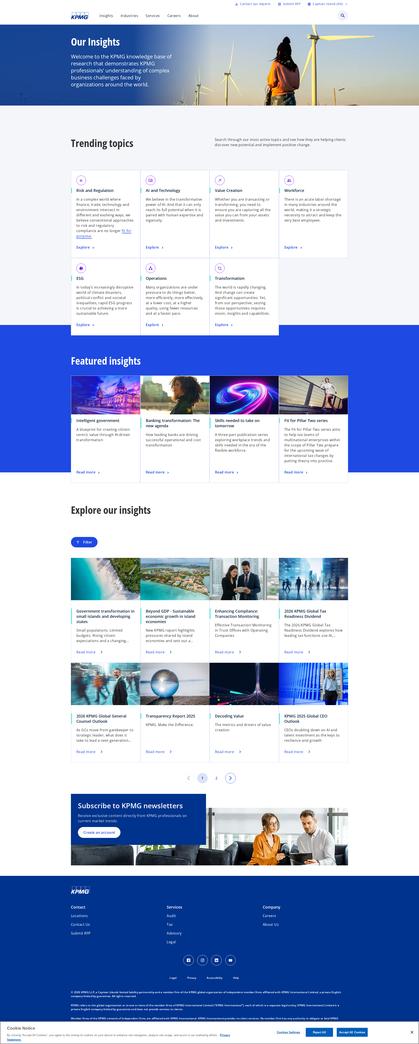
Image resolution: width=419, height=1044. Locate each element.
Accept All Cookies (352, 1032)
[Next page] (230, 778)
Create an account (99, 832)
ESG (81, 278)
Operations (158, 278)
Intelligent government (99, 420)
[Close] (412, 1032)
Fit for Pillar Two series (307, 420)
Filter (84, 542)
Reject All (319, 1032)
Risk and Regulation (96, 190)
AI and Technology (164, 190)
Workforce (295, 190)
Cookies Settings (288, 1032)
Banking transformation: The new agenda (173, 423)
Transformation (231, 278)
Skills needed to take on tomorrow (237, 423)
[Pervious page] (188, 778)
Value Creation (230, 190)
